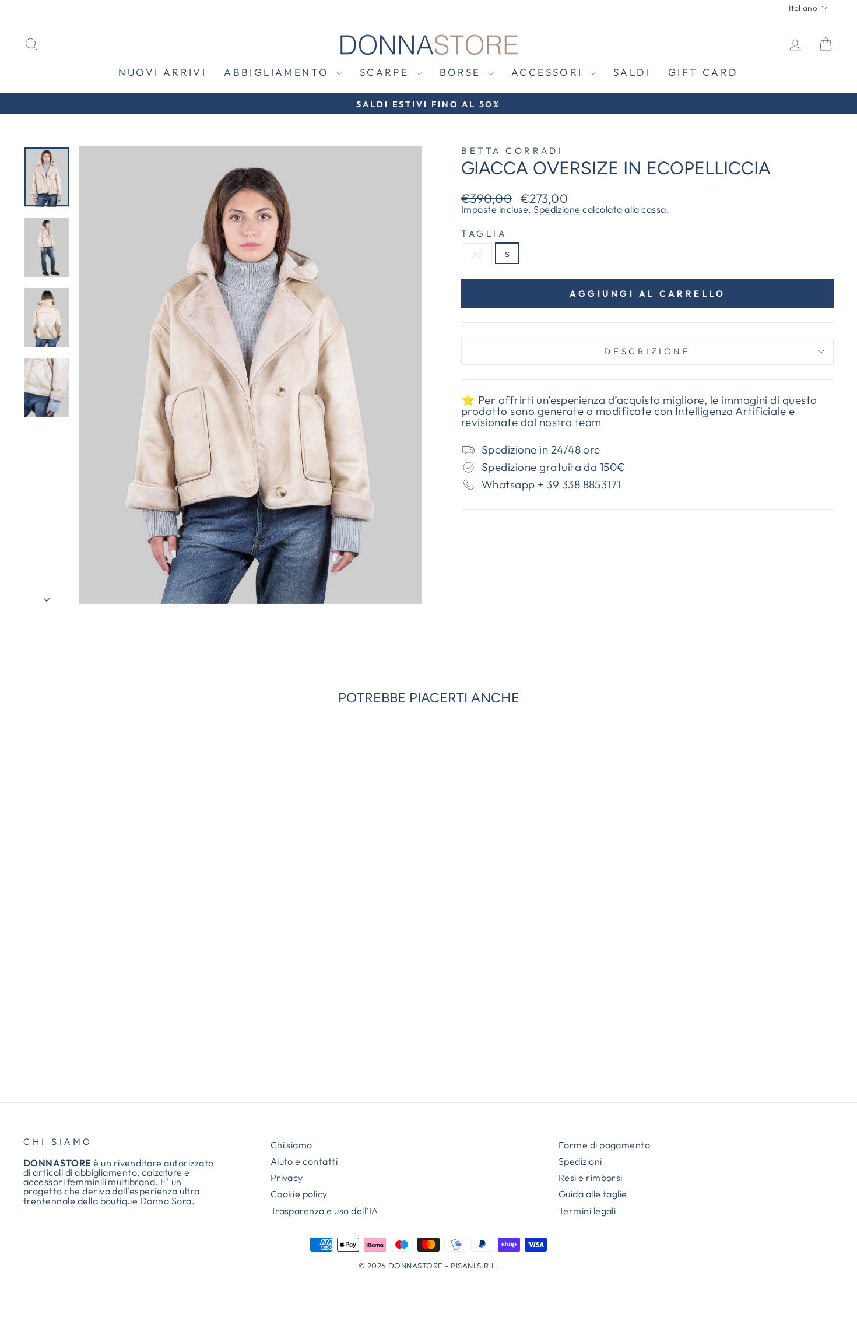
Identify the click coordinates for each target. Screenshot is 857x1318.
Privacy (287, 1177)
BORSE (462, 72)
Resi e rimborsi (591, 1177)
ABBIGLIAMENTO (278, 72)
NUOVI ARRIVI (162, 72)
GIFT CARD (703, 72)
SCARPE (386, 72)
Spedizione (557, 210)
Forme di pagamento (605, 1145)
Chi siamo (291, 1145)
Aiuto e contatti (304, 1161)
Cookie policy (299, 1194)
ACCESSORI (549, 72)
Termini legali (587, 1211)
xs (477, 253)
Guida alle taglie (593, 1194)
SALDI (632, 72)
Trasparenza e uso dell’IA (324, 1211)
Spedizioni (580, 1161)
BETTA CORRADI (512, 150)
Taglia (484, 233)
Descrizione (647, 351)
